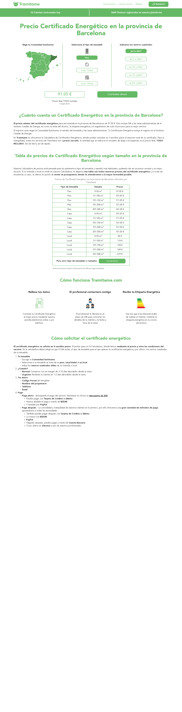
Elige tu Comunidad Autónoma (38, 45)
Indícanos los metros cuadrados (136, 45)
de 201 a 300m (136, 83)
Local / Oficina (87, 84)
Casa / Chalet (87, 70)
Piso (87, 58)
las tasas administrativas (95, 131)
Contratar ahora (117, 94)
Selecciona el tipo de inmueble (87, 45)
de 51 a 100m (136, 59)
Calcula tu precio (125, 4)
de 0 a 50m (136, 51)
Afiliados (138, 4)
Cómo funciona (109, 4)
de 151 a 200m (136, 75)
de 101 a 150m (136, 67)
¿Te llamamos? (158, 4)
